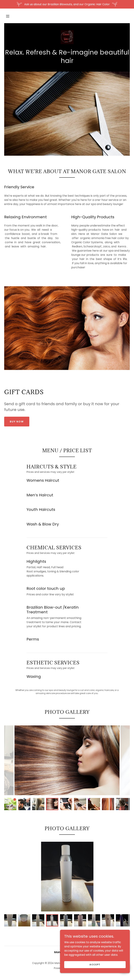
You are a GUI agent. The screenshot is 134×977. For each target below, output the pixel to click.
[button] (7, 16)
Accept (95, 964)
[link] (67, 37)
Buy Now (17, 421)
